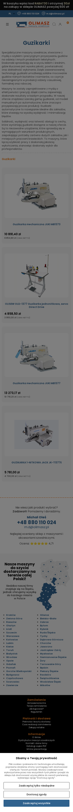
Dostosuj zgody (37, 794)
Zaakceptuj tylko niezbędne (36, 785)
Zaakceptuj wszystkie (36, 803)
